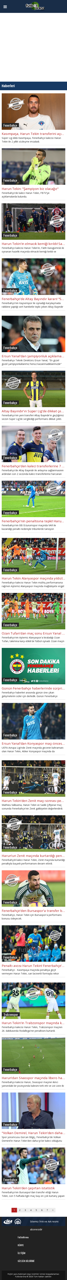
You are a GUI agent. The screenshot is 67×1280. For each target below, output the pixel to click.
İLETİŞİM (21, 1253)
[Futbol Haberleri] (35, 5)
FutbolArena (23, 1237)
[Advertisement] (33, 47)
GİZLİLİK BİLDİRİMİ (26, 1261)
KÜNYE (21, 1245)
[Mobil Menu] (6, 6)
